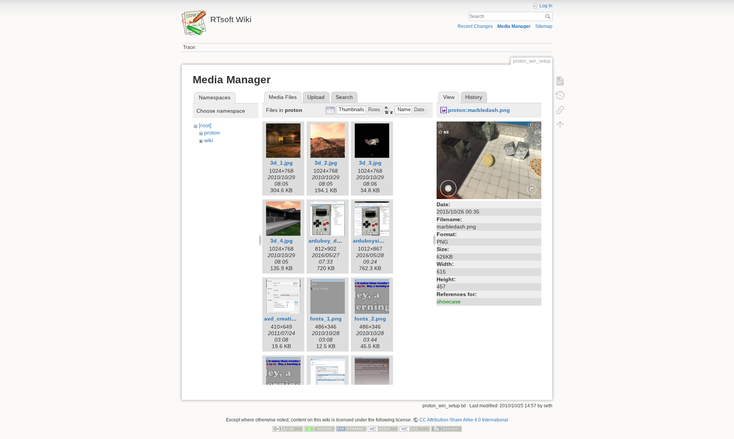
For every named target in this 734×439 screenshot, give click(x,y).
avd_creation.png (287, 319)
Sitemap (543, 26)
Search (548, 16)
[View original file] (489, 160)
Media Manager (514, 26)
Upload (316, 97)
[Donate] (319, 428)
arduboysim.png (374, 241)
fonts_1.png (326, 319)
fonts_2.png (370, 319)
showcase (449, 301)
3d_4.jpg (281, 241)
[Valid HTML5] (383, 428)
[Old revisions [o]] (560, 95)
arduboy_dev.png (331, 241)
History (473, 97)
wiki (208, 140)
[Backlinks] (560, 110)
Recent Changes (475, 26)
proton (212, 133)
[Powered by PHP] (351, 428)
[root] (205, 125)
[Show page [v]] (560, 81)
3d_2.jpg (326, 163)
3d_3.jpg (370, 163)
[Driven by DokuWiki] (446, 428)
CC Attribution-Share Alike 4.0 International (463, 420)
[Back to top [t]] (560, 124)
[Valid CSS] (414, 428)
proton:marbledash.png (479, 110)
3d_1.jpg (281, 163)
